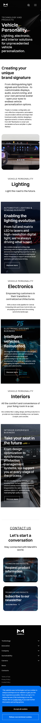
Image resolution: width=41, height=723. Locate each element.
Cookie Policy (6, 682)
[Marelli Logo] (6, 6)
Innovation (6, 646)
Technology (6, 641)
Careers (5, 661)
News (4, 666)
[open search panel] (28, 5)
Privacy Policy (6, 679)
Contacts (5, 670)
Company (5, 651)
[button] (35, 5)
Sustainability (7, 656)
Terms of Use (6, 676)
